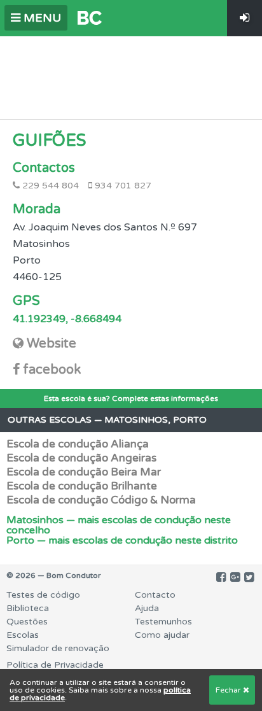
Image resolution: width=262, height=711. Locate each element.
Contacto (155, 594)
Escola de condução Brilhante (81, 486)
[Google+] (235, 577)
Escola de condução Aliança (77, 444)
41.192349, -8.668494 (67, 319)
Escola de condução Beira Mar (83, 472)
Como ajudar (162, 635)
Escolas (22, 635)
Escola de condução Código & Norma (101, 500)
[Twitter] (249, 577)
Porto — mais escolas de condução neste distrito (122, 540)
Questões (27, 621)
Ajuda (147, 608)
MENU (40, 18)
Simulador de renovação (57, 648)
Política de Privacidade (55, 664)
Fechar (229, 690)
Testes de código (43, 594)
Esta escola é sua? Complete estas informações (131, 398)
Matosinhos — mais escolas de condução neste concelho (118, 525)
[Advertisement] (131, 74)
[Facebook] (221, 577)
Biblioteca (27, 608)
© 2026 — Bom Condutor (53, 575)
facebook (52, 369)
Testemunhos (163, 621)
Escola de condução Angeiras (81, 458)
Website (51, 343)
